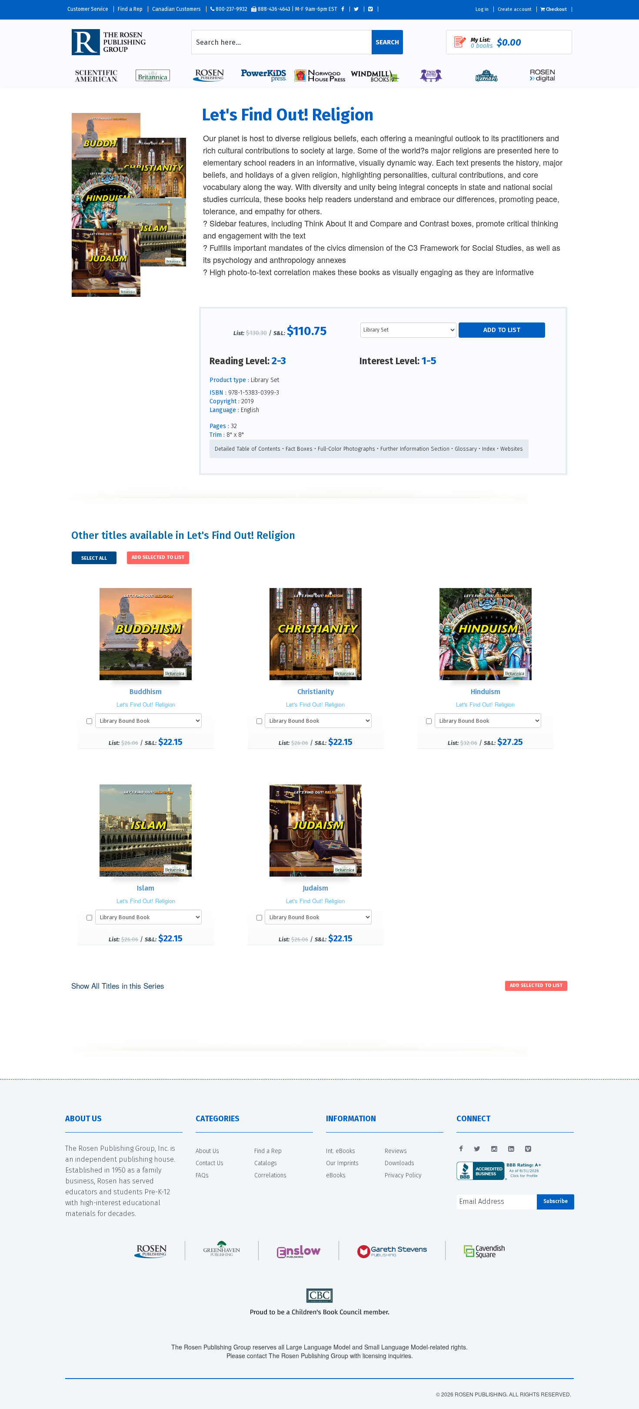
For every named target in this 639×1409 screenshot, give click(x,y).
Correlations (270, 1175)
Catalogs (265, 1163)
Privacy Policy (403, 1175)
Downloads (399, 1163)
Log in (482, 9)
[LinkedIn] (511, 1149)
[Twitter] (477, 1149)
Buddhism (146, 692)
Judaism (315, 888)
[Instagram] (494, 1149)
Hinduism (485, 692)
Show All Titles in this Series (117, 985)
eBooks (336, 1175)
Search (387, 42)
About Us (207, 1151)
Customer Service (87, 9)
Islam (145, 888)
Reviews (396, 1151)
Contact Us (209, 1163)
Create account (515, 9)
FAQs (202, 1175)
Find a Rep (130, 9)
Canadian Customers (176, 9)
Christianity (315, 692)
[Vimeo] (528, 1149)
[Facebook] (461, 1149)
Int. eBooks (340, 1151)
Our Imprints (342, 1163)
